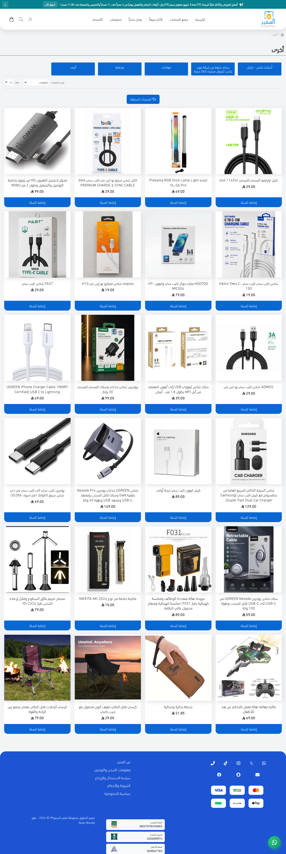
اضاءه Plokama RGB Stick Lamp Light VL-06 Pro (178, 182)
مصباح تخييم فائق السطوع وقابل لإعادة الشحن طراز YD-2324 (37, 600)
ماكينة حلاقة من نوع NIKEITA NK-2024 (107, 598)
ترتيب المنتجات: (57, 82)
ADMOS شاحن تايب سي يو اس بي (248, 386)
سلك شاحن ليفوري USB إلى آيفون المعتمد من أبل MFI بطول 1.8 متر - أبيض (178, 389)
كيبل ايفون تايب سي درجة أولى (178, 489)
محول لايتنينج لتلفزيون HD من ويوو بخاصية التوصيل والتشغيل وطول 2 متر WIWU (37, 182)
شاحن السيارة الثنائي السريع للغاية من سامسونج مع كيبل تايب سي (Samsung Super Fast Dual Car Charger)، (248, 494)
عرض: (16, 82)
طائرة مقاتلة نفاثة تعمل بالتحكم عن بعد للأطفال (248, 709)
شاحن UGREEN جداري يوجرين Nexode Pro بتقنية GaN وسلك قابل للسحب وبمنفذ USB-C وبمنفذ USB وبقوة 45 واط (107, 494)
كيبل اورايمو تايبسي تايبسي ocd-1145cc (248, 179)
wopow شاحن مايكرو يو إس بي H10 (108, 283)
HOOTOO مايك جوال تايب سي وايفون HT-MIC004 (178, 286)
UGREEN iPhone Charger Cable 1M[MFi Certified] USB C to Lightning (37, 389)
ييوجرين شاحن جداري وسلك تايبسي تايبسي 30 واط (107, 389)
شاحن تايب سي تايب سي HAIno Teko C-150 (248, 286)
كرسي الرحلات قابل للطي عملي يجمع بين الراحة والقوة (37, 709)
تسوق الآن (50, 4)
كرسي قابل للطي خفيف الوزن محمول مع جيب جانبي (108, 709)
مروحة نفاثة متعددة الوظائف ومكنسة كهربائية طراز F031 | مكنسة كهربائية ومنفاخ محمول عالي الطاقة (178, 603)
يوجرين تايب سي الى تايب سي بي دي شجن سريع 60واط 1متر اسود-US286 (37, 492)
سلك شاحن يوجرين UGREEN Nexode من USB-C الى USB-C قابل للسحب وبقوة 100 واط (249, 603)
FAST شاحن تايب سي (37, 283)
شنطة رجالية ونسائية (178, 706)
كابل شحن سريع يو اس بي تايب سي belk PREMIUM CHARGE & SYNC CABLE (108, 182)
